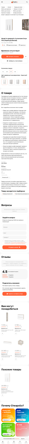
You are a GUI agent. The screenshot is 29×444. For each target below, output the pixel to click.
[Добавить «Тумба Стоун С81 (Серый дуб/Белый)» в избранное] (16, 333)
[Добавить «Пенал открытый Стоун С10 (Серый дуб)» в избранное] (2, 333)
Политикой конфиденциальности (18, 242)
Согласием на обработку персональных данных (15, 243)
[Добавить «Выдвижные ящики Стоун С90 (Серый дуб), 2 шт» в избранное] (16, 359)
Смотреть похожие (13, 56)
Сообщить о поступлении (15, 61)
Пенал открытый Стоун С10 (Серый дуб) (7, 330)
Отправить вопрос (13, 247)
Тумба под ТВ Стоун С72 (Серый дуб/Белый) (6, 356)
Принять (23, 438)
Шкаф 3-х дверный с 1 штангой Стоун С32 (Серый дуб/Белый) (7, 391)
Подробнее (17, 438)
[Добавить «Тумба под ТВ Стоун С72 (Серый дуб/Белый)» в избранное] (2, 359)
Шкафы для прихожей (7, 193)
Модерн (3, 166)
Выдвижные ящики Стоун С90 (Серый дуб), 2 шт (20, 356)
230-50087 (9, 42)
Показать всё (5, 177)
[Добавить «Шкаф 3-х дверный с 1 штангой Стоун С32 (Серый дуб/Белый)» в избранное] (2, 395)
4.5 (4, 45)
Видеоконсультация (12, 45)
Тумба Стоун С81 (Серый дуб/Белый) (20, 330)
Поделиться (22, 45)
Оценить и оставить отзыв (15, 293)
